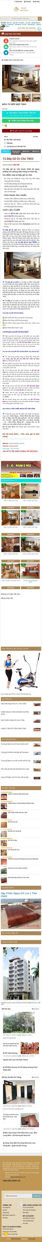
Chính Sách (6, 1212)
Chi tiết (6, 151)
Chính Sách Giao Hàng (16, 152)
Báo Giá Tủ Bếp (12, 840)
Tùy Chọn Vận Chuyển (29, 1210)
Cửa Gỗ (27, 23)
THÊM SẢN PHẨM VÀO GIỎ (22, 121)
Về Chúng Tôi (6, 1207)
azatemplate (31, 1239)
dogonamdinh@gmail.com (18, 1177)
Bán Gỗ (9, 23)
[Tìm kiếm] (40, 19)
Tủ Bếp (6, 60)
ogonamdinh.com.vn (16, 443)
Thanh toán (18, 1)
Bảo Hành (26, 1212)
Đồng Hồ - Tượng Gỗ (7, 24)
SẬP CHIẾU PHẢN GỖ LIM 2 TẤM (17, 812)
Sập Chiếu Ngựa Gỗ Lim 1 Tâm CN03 (18, 877)
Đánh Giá (36, 151)
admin (19, 1035)
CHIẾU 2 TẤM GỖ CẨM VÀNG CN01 (18, 794)
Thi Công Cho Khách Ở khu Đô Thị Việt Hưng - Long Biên (11, 1117)
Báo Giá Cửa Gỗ (12, 822)
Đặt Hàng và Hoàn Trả (9, 1215)
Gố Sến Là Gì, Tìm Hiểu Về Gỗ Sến (17, 868)
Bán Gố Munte (36, 23)
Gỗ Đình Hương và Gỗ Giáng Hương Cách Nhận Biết (23, 859)
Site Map (5, 1217)
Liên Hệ (5, 1210)
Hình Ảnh (26, 151)
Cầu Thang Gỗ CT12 (13, 849)
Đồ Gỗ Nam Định (16, 1239)
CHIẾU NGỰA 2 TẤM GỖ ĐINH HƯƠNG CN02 (21, 803)
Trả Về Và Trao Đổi (28, 1207)
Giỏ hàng (36, 1)
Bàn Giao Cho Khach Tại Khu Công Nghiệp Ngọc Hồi (13, 1108)
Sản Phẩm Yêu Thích (29, 1218)
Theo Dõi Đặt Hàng (28, 1221)
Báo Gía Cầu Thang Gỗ (14, 831)
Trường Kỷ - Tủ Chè (20, 24)
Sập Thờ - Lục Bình (18, 23)
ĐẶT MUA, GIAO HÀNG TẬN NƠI (22, 114)
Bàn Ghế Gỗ (31, 24)
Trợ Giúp (25, 1223)
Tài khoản (28, 1)
